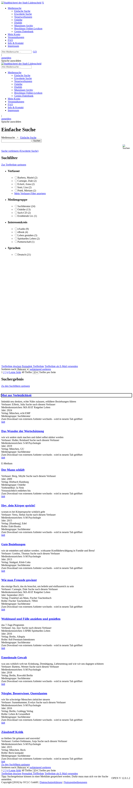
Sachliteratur (24, 206)
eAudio (21, 228)
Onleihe (22, 209)
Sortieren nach (8, 369)
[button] (127, 146)
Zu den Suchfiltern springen (15, 386)
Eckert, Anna (24, 184)
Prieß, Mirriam (25, 190)
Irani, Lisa (23, 187)
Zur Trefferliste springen (13, 164)
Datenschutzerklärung (51, 782)
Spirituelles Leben (27, 238)
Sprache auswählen (11, 60)
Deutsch (22, 254)
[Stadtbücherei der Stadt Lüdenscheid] (21, 2)
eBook (21, 232)
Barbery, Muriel (26, 177)
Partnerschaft (24, 241)
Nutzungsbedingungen (75, 782)
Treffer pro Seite (47, 372)
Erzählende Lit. (25, 216)
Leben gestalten (26, 235)
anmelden (6, 57)
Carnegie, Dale (25, 180)
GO (35, 51)
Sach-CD (22, 212)
